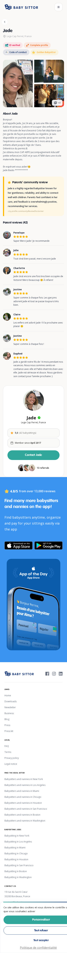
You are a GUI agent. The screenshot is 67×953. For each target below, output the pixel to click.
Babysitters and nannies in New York (23, 779)
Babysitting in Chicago (16, 853)
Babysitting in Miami (14, 847)
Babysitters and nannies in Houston (23, 802)
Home (7, 695)
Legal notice (10, 763)
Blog (6, 719)
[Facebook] (47, 674)
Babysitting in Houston (16, 859)
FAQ (6, 746)
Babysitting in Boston (15, 871)
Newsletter (10, 707)
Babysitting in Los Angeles (18, 841)
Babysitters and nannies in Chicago (22, 796)
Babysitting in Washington (18, 877)
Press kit (8, 731)
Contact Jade (33, 455)
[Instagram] (54, 674)
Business (9, 713)
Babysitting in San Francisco (19, 865)
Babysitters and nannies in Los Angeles (24, 785)
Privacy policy (11, 758)
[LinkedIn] (61, 674)
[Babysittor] (21, 7)
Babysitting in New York (16, 835)
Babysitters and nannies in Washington (24, 820)
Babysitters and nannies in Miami (21, 791)
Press (7, 725)
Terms (7, 752)
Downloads (10, 701)
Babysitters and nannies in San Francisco (25, 808)
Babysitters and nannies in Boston (22, 814)
